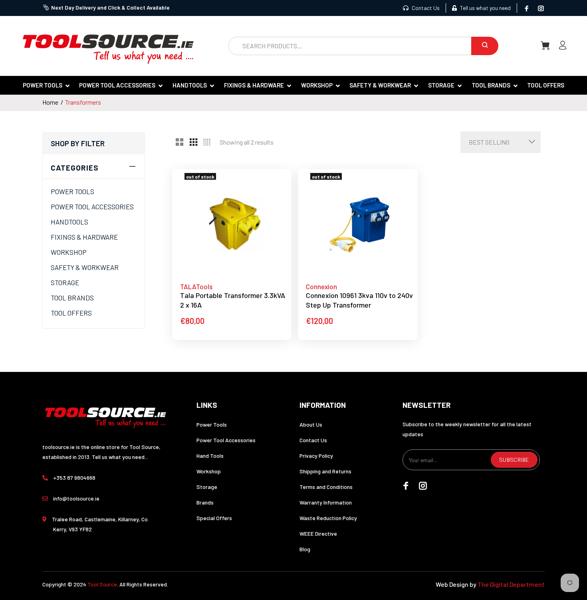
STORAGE (65, 282)
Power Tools (211, 424)
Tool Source (102, 584)
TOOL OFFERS (71, 313)
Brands (205, 502)
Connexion (321, 286)
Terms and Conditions (326, 486)
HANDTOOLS (69, 222)
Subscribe (514, 459)
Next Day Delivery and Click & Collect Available (110, 7)
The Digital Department (511, 584)
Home (50, 102)
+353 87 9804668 (74, 477)
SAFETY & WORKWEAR (85, 267)
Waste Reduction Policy (328, 518)
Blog (304, 549)
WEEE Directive (318, 533)
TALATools (196, 286)
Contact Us (425, 7)
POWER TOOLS (72, 191)
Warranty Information (325, 502)
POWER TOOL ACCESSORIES (92, 207)
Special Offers (214, 518)
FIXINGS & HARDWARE (84, 237)
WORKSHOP (69, 252)
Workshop (208, 471)
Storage (206, 486)
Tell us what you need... (120, 456)
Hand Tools (210, 455)
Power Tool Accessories (226, 440)
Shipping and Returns (325, 471)
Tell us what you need (485, 7)
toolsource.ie (58, 446)
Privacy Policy (316, 455)
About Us (310, 424)
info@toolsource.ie (76, 498)
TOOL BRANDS (72, 298)
